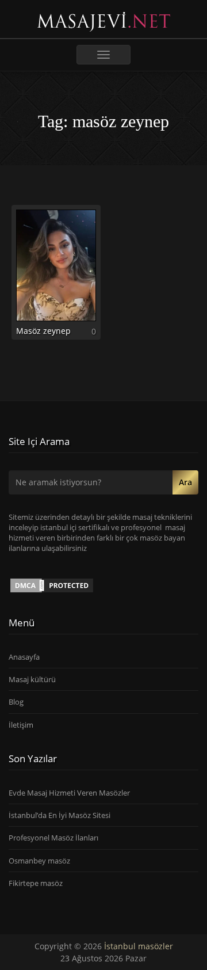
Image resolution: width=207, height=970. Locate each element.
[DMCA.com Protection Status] (52, 584)
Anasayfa (24, 657)
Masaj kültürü (32, 679)
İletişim (21, 725)
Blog (16, 702)
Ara (185, 482)
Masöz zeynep (43, 330)
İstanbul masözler (138, 946)
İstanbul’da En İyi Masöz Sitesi (59, 815)
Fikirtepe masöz (36, 883)
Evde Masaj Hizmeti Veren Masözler (69, 793)
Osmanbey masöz (39, 860)
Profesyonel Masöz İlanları (53, 837)
